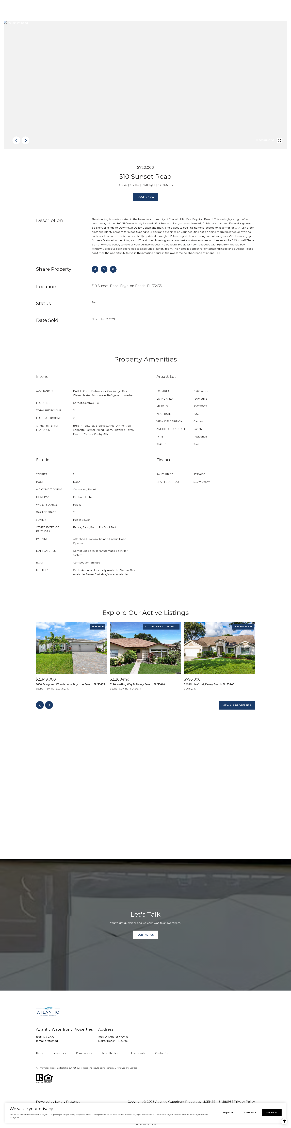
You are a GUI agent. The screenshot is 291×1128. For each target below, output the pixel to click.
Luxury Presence (67, 1102)
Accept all (271, 1112)
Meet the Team (111, 1053)
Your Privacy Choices (145, 1124)
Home (40, 1053)
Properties (60, 1053)
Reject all (228, 1112)
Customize (250, 1112)
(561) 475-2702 (45, 1036)
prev (16, 140)
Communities (84, 1053)
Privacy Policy (244, 1102)
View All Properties (237, 705)
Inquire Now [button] (145, 196)
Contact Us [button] (145, 934)
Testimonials (138, 1053)
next (25, 140)
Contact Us (161, 1053)
